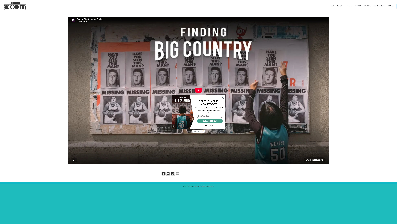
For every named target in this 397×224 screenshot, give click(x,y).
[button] (208, 103)
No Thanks (209, 126)
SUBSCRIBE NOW (209, 121)
